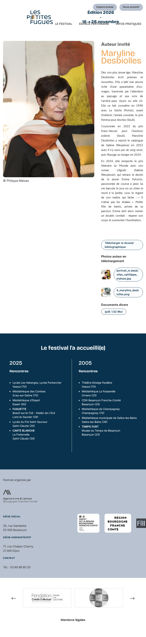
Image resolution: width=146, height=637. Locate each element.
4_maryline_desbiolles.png (128, 292)
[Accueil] (40, 17)
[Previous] (13, 598)
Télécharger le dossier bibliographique (119, 244)
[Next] (132, 598)
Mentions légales (73, 620)
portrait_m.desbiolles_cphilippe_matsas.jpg (127, 274)
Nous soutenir (131, 7)
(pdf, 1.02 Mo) (114, 311)
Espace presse (104, 7)
